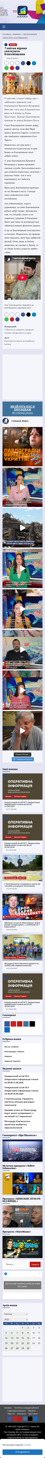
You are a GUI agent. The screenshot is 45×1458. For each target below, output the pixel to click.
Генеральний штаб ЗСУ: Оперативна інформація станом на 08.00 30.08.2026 (22, 845)
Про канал (33, 1413)
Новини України (20, 796)
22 (22, 1343)
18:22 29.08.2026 (11, 889)
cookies (27, 1444)
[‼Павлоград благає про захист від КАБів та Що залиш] (22, 446)
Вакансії (32, 1410)
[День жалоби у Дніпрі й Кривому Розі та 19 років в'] (22, 487)
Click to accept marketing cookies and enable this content (22, 1285)
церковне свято (24, 308)
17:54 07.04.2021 (12, 58)
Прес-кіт (11, 1413)
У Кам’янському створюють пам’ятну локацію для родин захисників (22, 885)
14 (17, 1337)
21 (17, 1343)
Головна (8, 1407)
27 (12, 1348)
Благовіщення (15, 305)
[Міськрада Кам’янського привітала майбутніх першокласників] (22, 947)
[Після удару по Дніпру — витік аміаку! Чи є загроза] (22, 730)
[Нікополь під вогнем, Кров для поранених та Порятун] (22, 649)
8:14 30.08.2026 (11, 850)
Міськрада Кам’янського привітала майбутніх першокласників (21, 964)
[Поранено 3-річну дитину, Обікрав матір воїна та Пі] (22, 568)
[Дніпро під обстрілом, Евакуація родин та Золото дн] (22, 690)
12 (6, 1337)
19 (6, 1343)
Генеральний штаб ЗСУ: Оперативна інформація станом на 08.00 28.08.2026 (22, 1004)
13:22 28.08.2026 (11, 968)
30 (28, 1348)
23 (28, 1343)
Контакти (21, 1413)
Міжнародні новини (14, 1051)
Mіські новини (11, 878)
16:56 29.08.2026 (11, 930)
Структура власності (16, 1410)
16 (28, 1337)
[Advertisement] (22, 376)
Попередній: (19, 329)
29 (22, 1348)
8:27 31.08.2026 (11, 809)
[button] (5, 26)
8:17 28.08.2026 (11, 1009)
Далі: (19, 341)
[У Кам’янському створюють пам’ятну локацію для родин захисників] (22, 868)
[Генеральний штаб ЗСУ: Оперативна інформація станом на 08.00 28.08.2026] (22, 986)
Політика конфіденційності (26, 1407)
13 (12, 1337)
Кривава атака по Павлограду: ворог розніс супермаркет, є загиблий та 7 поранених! (22, 925)
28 (17, 1348)
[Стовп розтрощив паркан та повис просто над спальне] (22, 609)
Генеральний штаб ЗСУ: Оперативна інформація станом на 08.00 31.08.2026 (22, 804)
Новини (13, 45)
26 (6, 1348)
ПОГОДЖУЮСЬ (22, 1452)
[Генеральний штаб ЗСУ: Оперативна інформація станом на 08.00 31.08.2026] (22, 786)
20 (12, 1343)
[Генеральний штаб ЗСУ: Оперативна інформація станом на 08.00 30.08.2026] (22, 827)
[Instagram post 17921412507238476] (22, 527)
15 (22, 1337)
